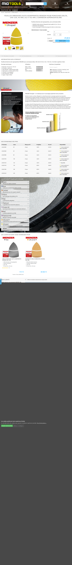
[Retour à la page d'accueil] (11, 3)
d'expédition (68, 42)
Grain (48, 31)
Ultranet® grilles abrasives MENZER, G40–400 (35, 259)
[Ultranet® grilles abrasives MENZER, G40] (36, 247)
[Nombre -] (54, 34)
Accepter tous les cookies (7, 425)
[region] (15, 35)
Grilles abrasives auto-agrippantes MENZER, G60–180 (11, 259)
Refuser (15, 425)
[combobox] (35, 3)
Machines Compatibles (54, 64)
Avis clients (41, 56)
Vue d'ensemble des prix (26, 56)
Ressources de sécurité (62, 56)
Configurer (21, 425)
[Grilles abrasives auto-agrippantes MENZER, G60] (13, 247)
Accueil (2, 12)
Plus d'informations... (42, 423)
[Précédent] (3, 33)
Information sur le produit (8, 56)
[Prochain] (28, 33)
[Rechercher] (45, 3)
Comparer (51, 40)
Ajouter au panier (62, 40)
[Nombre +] (60, 34)
